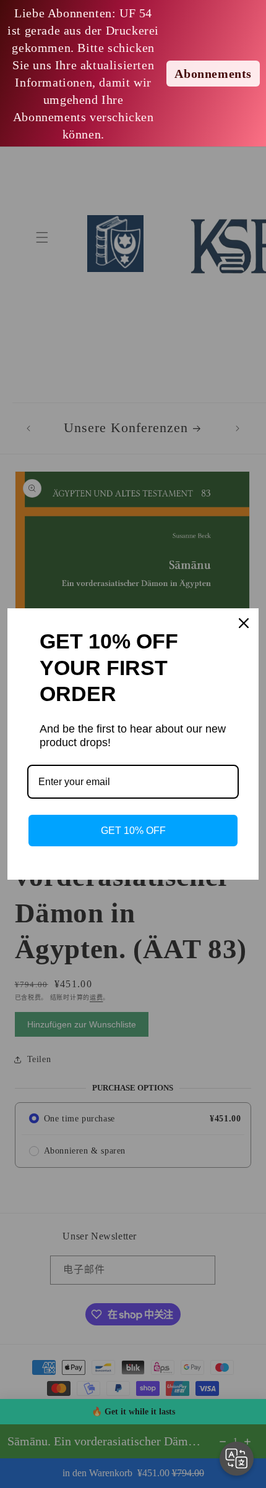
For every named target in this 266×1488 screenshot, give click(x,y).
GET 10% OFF (133, 830)
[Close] (244, 623)
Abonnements (213, 73)
